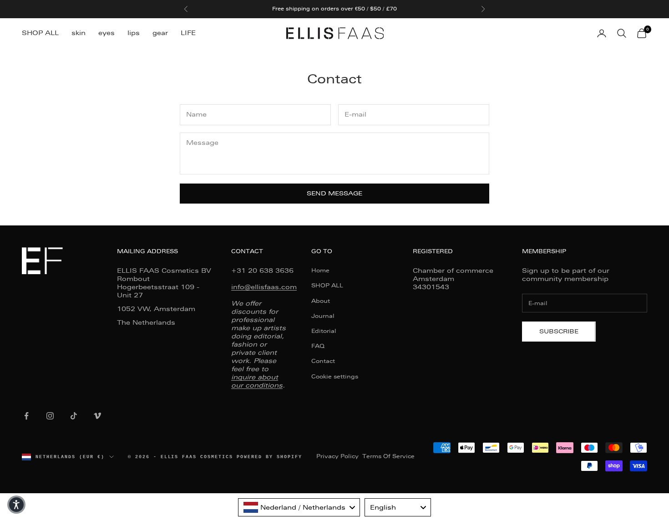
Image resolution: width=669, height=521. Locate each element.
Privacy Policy (337, 456)
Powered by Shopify (269, 457)
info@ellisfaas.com (264, 287)
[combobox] (299, 507)
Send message (334, 193)
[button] (16, 504)
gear (160, 32)
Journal (322, 316)
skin (78, 32)
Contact (323, 361)
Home (320, 270)
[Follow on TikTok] (73, 415)
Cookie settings (334, 376)
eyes (106, 32)
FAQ (317, 346)
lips (133, 32)
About (320, 301)
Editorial (323, 331)
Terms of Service (388, 456)
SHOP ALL (40, 32)
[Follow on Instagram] (50, 415)
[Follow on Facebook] (26, 415)
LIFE (188, 32)
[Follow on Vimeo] (97, 415)
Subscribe (558, 331)
